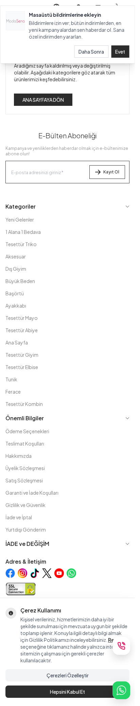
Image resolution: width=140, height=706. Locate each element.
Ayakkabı (15, 305)
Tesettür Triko (21, 244)
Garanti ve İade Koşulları (31, 493)
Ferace (13, 392)
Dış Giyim (15, 269)
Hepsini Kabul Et (67, 692)
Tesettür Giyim (21, 355)
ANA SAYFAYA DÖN (43, 100)
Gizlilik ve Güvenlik (25, 505)
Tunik (11, 379)
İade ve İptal (18, 517)
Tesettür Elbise (21, 367)
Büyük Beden (20, 281)
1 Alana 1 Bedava (23, 232)
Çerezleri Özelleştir (68, 675)
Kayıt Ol (111, 171)
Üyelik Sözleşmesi (25, 468)
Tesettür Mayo (21, 318)
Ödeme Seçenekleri (27, 431)
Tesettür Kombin (24, 404)
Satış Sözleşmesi (24, 480)
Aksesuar (15, 256)
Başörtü (14, 293)
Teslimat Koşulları (24, 443)
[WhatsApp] (121, 690)
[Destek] (121, 646)
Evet (120, 51)
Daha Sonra (91, 51)
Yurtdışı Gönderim (25, 529)
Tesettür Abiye (21, 330)
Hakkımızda (18, 456)
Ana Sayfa (16, 342)
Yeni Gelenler (19, 219)
